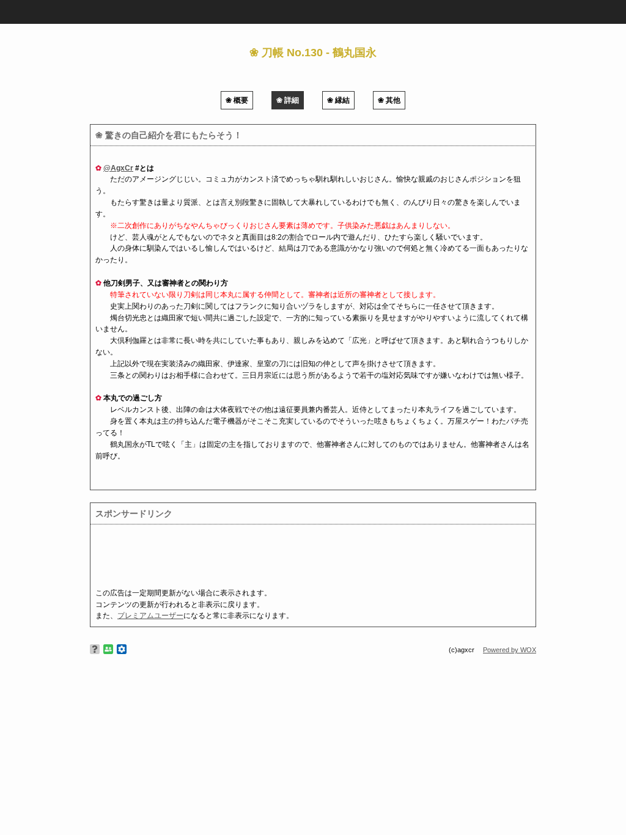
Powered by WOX (509, 649)
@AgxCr (118, 168)
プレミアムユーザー (150, 615)
